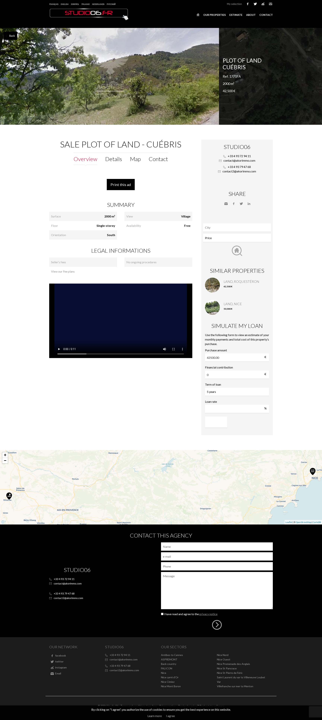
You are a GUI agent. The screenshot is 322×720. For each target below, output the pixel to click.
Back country (168, 663)
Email (271, 4)
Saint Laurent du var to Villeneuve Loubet (241, 677)
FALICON (166, 668)
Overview (85, 158)
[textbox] (238, 227)
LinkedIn (249, 204)
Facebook (234, 204)
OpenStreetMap (303, 522)
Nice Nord (222, 655)
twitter (255, 4)
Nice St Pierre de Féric (230, 672)
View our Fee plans (63, 271)
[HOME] (198, 15)
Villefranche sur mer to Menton (235, 686)
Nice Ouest (223, 659)
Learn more (154, 716)
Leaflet (288, 522)
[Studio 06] (89, 19)
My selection (234, 3)
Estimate (235, 14)
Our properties (214, 14)
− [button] (5, 460)
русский (111, 4)
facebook (248, 4)
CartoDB (317, 522)
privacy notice (208, 614)
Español (75, 4)
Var (219, 681)
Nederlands (98, 4)
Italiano (85, 4)
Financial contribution (219, 367)
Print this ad (121, 184)
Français (53, 4)
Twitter (241, 204)
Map (135, 158)
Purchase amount (216, 350)
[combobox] (237, 227)
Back (12, 35)
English (65, 4)
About (251, 14)
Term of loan (213, 384)
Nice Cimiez (167, 681)
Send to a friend (226, 204)
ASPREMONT (169, 659)
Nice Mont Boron (171, 686)
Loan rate (211, 401)
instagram (263, 4)
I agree (170, 716)
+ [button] (5, 455)
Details (113, 158)
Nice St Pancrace (227, 668)
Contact (266, 14)
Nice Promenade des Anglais (233, 663)
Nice (163, 672)
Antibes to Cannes (172, 655)
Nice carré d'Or (170, 677)
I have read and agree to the (190, 614)
